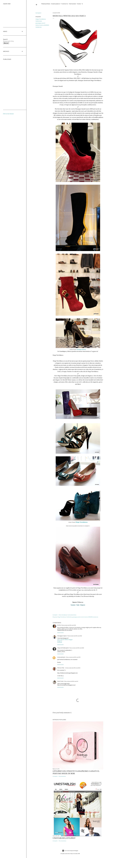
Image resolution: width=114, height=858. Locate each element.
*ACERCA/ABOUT (55, 4)
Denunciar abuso (8, 113)
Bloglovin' (59, 641)
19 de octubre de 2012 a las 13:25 (68, 625)
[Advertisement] (9, 83)
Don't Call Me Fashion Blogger (65, 639)
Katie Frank (60, 681)
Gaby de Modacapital (63, 648)
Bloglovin (82, 605)
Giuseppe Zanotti (81, 349)
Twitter (77, 605)
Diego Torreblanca (41, 19)
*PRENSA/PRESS (45, 4)
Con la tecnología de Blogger (71, 850)
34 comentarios (62, 840)
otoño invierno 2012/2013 (42, 25)
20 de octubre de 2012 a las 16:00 (72, 667)
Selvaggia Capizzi (62, 636)
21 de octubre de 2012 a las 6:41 (71, 681)
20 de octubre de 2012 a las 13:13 (73, 657)
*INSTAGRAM (72, 4)
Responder (60, 632)
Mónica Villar (61, 668)
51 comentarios (62, 776)
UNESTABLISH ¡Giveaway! (64, 838)
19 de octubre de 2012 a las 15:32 (74, 635)
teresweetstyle (61, 657)
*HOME (79, 4)
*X (82, 4)
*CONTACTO (64, 4)
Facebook (73, 605)
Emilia (59, 625)
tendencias (38, 27)
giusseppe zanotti (40, 23)
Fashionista (39, 21)
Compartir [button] (38, 13)
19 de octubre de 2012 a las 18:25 (76, 648)
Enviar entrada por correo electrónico (67, 614)
